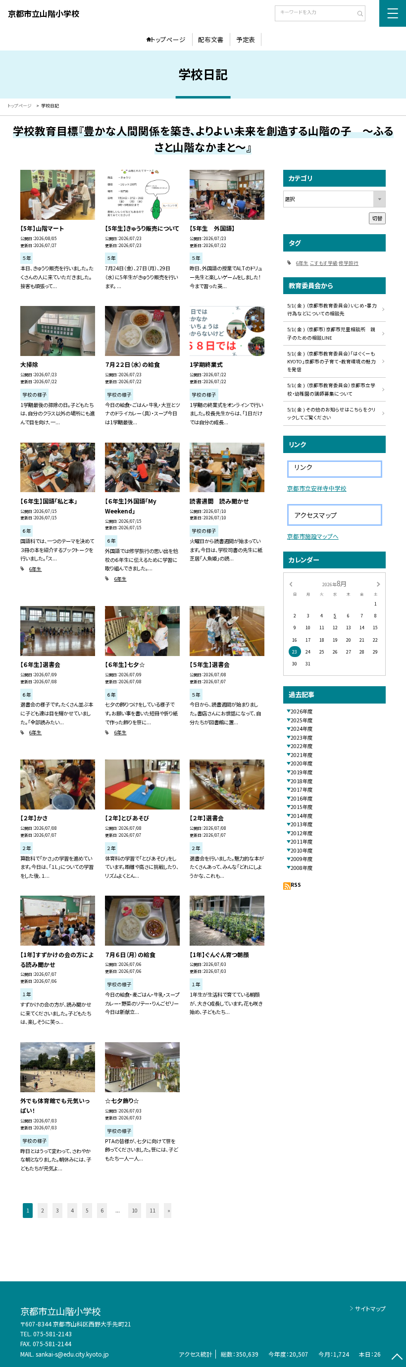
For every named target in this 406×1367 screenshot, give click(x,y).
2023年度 (301, 737)
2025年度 (301, 720)
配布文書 (211, 39)
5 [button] (87, 1210)
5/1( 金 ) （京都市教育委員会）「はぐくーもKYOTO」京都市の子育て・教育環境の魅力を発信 (331, 361)
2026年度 (301, 711)
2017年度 (301, 789)
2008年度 (301, 867)
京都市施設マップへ (313, 536)
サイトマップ (370, 1308)
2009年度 (301, 858)
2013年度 (301, 824)
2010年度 (301, 850)
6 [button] (102, 1210)
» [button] (168, 1210)
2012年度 (301, 833)
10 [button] (135, 1210)
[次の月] (378, 584)
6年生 (35, 568)
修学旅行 (348, 262)
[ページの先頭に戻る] (397, 1358)
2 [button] (42, 1210)
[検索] (356, 14)
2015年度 (301, 806)
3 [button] (57, 1210)
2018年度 (301, 781)
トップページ (168, 39)
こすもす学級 (324, 262)
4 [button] (72, 1210)
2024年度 (301, 728)
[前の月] (290, 584)
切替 (377, 218)
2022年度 (301, 746)
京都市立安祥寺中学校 (317, 488)
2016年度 (301, 798)
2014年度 (301, 815)
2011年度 (301, 841)
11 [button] (152, 1210)
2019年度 (301, 772)
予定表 (245, 39)
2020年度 (301, 763)
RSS (296, 884)
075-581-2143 (52, 1333)
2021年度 (301, 755)
